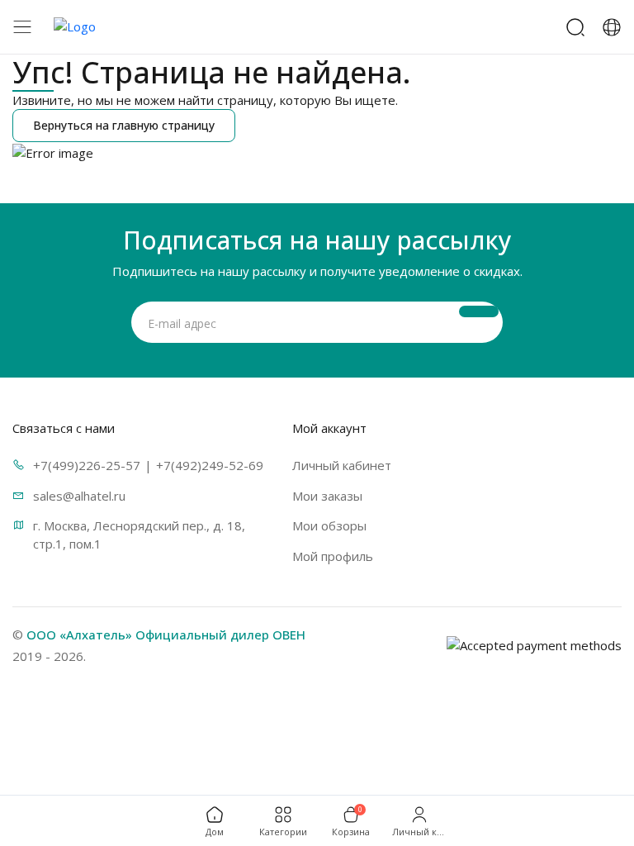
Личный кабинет (341, 465)
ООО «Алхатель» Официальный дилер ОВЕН (165, 634)
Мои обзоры (329, 525)
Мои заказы (327, 495)
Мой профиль (332, 556)
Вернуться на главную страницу (124, 125)
